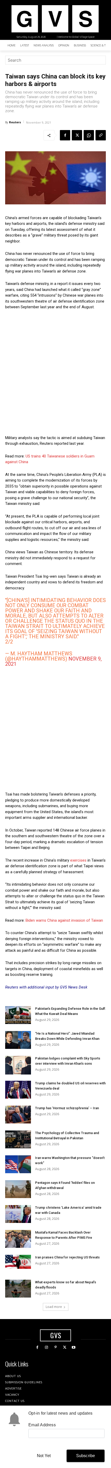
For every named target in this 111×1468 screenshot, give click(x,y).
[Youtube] (73, 1347)
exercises (78, 860)
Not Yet (44, 1455)
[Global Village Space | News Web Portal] (55, 19)
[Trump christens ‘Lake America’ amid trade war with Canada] (18, 1214)
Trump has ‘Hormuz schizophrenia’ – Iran (67, 1108)
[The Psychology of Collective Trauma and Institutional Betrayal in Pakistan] (18, 1139)
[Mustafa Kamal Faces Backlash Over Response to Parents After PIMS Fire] (18, 1239)
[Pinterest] (55, 1347)
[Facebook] (65, 135)
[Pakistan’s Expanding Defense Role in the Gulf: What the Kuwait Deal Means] (18, 1015)
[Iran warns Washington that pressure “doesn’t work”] (18, 1164)
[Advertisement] (55, 372)
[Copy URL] (101, 135)
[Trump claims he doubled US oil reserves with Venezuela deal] (18, 1090)
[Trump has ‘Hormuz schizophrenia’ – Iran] (18, 1114)
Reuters (15, 122)
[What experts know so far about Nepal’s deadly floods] (18, 1289)
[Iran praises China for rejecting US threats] (18, 1262)
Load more (54, 1307)
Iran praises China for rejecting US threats (67, 1257)
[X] (77, 135)
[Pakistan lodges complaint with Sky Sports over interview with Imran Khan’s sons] (18, 1065)
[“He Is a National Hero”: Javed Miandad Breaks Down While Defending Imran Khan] (18, 1040)
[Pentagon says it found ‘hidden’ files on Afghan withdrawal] (18, 1189)
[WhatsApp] (89, 135)
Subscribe (85, 1455)
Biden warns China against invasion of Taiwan (64, 920)
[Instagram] (46, 1347)
